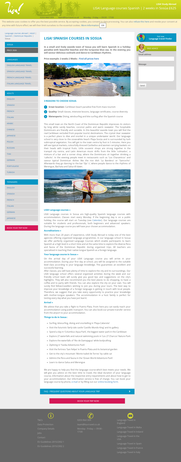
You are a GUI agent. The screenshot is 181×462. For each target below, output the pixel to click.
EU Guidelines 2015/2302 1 (50, 441)
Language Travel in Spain (129, 443)
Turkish (11, 172)
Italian (10, 117)
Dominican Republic (23, 36)
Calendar (96, 220)
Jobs (39, 433)
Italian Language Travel (19, 83)
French (10, 111)
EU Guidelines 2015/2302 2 (50, 446)
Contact (41, 437)
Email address (144, 54)
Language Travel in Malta (129, 427)
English (11, 99)
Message (142, 64)
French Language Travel (19, 77)
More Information (90, 25)
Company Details (45, 428)
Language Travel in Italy (128, 452)
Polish (10, 141)
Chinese (11, 129)
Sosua (10, 44)
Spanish (8, 36)
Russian (11, 148)
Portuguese (13, 166)
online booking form (108, 381)
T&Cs (40, 420)
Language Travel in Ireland (130, 431)
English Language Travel (19, 65)
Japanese (11, 135)
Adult (32, 33)
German (11, 160)
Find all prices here (88, 58)
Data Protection (45, 424)
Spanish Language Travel (19, 71)
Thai (9, 154)
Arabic (10, 123)
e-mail (75, 381)
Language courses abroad (16, 33)
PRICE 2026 (12, 50)
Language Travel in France (130, 447)
